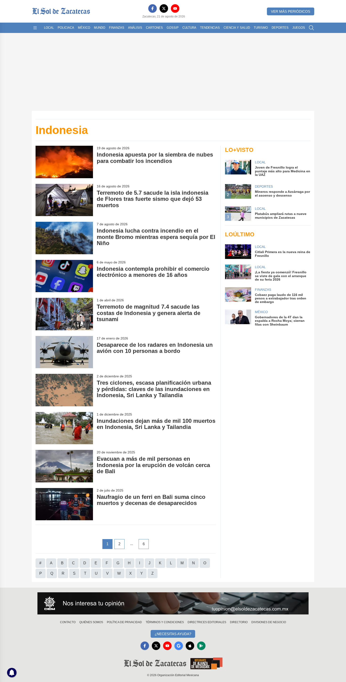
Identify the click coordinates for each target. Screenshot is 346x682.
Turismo (261, 27)
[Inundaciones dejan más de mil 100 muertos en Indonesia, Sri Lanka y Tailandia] (64, 428)
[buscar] (311, 28)
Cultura (189, 27)
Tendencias (210, 27)
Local (49, 27)
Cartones (154, 27)
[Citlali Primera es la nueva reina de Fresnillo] (238, 251)
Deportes (280, 27)
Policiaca (66, 27)
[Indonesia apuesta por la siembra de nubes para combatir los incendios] (64, 162)
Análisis (135, 27)
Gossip (173, 27)
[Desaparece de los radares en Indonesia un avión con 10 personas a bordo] (64, 352)
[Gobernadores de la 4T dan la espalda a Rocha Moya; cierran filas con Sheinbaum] (238, 318)
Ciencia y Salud (237, 27)
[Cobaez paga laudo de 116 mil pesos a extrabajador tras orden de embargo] (238, 295)
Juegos (298, 27)
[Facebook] (152, 8)
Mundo (99, 27)
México (84, 27)
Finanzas (116, 27)
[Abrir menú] (35, 27)
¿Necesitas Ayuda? (173, 634)
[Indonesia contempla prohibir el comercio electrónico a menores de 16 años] (64, 276)
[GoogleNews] (178, 646)
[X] (164, 8)
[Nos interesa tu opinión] (173, 603)
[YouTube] (175, 8)
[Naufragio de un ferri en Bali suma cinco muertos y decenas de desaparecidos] (64, 504)
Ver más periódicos (290, 11)
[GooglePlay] (201, 646)
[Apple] (190, 646)
